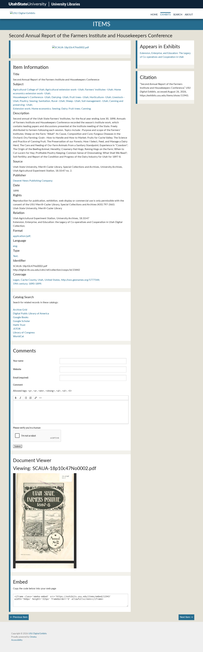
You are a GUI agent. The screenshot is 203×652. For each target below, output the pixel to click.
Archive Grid (20, 309)
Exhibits (165, 14)
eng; (15, 246)
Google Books (20, 317)
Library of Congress (24, 332)
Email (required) (20, 378)
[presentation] (16, 398)
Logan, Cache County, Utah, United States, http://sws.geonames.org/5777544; (56, 280)
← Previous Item (18, 617)
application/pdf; (22, 236)
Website (17, 369)
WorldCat (18, 336)
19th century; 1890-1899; (27, 283)
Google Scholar (21, 321)
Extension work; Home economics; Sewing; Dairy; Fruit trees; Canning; (52, 108)
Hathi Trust (19, 325)
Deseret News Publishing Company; (33, 180)
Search (177, 14)
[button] (15, 398)
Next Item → (186, 617)
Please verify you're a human (27, 428)
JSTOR (16, 329)
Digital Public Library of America (31, 313)
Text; (15, 256)
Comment (18, 385)
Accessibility (17, 640)
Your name (18, 361)
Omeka (33, 637)
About (189, 14)
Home (154, 14)
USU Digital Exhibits (38, 634)
